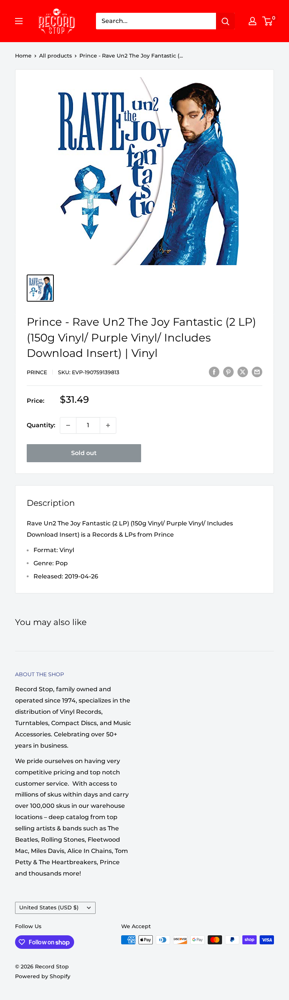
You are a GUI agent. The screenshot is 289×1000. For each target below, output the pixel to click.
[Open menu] (19, 21)
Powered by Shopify (42, 976)
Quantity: (41, 425)
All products (55, 55)
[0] (267, 21)
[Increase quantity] (108, 425)
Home (23, 55)
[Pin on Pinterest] (228, 371)
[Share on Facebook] (214, 371)
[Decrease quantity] (68, 425)
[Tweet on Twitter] (242, 371)
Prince (37, 372)
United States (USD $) (49, 907)
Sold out (84, 453)
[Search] (225, 21)
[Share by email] (257, 371)
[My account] (252, 21)
